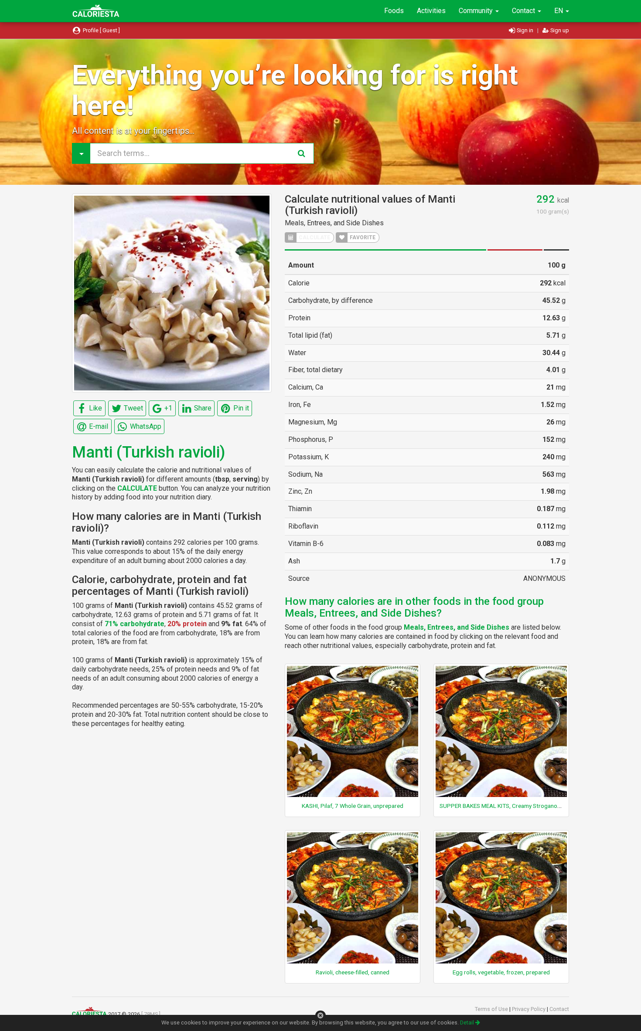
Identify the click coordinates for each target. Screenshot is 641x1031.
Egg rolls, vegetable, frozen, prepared (501, 972)
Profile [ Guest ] (101, 30)
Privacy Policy (529, 1009)
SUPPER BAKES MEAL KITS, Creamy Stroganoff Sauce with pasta (523, 805)
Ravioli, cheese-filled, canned (352, 972)
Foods (394, 11)
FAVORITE (361, 237)
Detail (467, 1022)
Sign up (559, 30)
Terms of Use (492, 1009)
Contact (524, 11)
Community (476, 11)
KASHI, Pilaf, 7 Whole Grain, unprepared (352, 805)
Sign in (525, 30)
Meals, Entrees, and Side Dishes (334, 223)
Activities (431, 11)
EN (559, 11)
